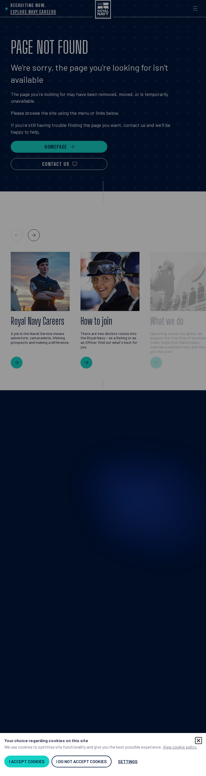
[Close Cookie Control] (198, 740)
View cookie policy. (180, 746)
